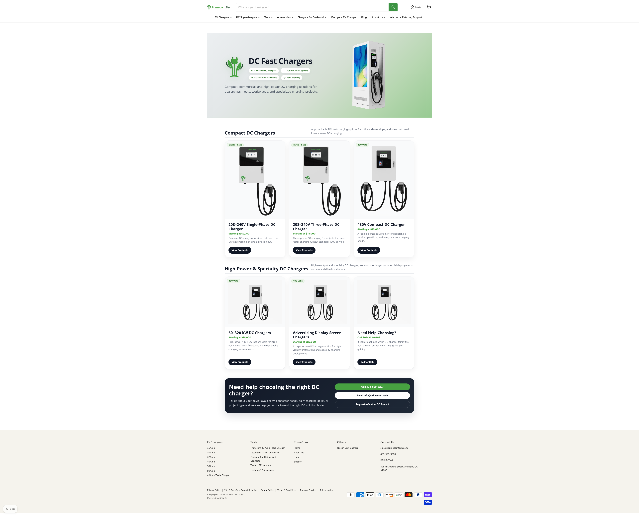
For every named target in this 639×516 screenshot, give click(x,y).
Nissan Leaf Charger (347, 447)
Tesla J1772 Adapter (261, 465)
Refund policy (326, 490)
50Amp (211, 466)
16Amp (211, 447)
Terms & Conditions (286, 490)
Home (297, 447)
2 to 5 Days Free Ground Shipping (240, 490)
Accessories (284, 17)
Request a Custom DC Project (372, 404)
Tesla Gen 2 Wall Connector (265, 452)
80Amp (211, 470)
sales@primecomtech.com (394, 447)
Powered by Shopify (217, 498)
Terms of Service (308, 490)
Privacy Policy (214, 490)
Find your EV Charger (343, 17)
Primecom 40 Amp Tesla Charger (267, 447)
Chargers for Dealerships (312, 17)
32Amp (211, 457)
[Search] (393, 7)
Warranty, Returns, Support (406, 17)
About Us (377, 17)
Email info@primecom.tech (372, 395)
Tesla (267, 17)
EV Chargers (222, 17)
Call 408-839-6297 (372, 386)
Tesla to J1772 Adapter (262, 470)
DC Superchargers (247, 17)
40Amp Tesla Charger (218, 475)
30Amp (211, 452)
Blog (364, 17)
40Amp (211, 461)
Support (298, 461)
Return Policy (267, 490)
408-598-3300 (388, 454)
